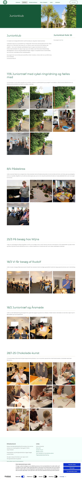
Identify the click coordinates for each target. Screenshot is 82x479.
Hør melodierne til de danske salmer (45, 453)
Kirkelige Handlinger (33, 2)
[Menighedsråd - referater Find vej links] (52, 2)
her (62, 40)
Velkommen (18, 2)
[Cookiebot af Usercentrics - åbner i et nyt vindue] (8, 477)
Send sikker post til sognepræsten (15, 461)
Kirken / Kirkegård (43, 2)
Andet (51, 2)
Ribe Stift (38, 448)
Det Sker (24, 2)
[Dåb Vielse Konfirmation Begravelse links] (37, 2)
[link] (24, 2)
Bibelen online (39, 451)
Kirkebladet (57, 2)
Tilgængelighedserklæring (42, 455)
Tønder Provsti (39, 449)
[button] (74, 2)
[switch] (35, 477)
